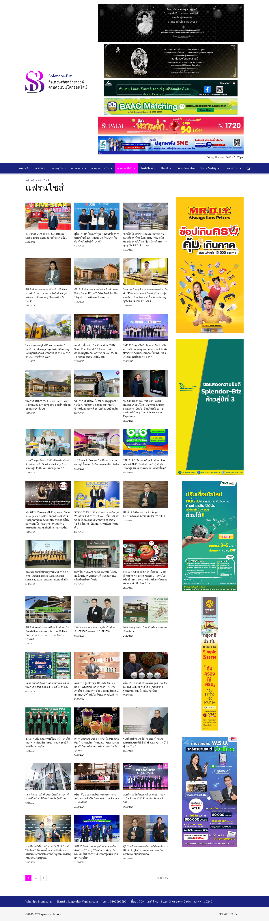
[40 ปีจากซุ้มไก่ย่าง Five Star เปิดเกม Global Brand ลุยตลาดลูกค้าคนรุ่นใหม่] (48, 216)
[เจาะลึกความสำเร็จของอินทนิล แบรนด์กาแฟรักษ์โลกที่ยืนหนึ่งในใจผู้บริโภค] (48, 776)
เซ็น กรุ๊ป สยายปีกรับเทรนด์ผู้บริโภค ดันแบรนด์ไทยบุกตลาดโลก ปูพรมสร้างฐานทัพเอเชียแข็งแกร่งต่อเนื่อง (145, 687)
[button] (248, 168)
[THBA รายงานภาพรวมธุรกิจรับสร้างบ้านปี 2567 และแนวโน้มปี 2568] (96, 609)
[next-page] (43, 878)
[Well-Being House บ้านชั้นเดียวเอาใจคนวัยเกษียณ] (145, 609)
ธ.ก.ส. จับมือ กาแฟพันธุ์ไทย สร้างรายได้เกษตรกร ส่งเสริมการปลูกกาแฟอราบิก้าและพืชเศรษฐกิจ (47, 742)
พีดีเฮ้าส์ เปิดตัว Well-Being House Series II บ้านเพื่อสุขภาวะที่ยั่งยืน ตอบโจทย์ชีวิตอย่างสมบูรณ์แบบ (48, 405)
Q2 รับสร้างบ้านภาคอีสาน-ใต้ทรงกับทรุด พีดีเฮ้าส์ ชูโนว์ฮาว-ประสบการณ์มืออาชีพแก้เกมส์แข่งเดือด (145, 850)
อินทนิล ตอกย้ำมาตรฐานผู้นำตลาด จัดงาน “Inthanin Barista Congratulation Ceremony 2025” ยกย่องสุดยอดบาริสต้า (46, 576)
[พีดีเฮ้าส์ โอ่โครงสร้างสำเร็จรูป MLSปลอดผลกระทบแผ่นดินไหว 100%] (145, 494)
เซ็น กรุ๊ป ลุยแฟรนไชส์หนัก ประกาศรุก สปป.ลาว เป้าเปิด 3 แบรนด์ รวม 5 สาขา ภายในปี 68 (96, 798)
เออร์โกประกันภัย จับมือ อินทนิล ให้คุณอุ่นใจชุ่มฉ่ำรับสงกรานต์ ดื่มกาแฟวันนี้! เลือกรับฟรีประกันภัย (95, 576)
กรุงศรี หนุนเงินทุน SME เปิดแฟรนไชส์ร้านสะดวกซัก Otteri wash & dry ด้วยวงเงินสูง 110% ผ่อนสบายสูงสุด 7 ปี (47, 464)
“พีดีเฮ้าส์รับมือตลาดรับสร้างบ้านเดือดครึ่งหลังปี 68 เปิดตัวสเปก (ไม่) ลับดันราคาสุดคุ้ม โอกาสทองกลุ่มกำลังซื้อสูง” (144, 464)
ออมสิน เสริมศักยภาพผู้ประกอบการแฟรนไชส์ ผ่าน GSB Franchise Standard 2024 (144, 798)
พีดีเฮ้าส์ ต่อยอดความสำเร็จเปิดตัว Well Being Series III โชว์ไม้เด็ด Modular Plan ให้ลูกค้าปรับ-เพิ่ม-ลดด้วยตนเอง (96, 293)
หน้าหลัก (30, 180)
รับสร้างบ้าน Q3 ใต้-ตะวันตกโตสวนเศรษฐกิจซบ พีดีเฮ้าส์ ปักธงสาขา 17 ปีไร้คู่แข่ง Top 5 (145, 742)
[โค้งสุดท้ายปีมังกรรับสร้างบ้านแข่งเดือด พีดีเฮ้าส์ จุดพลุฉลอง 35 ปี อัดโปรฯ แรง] (48, 665)
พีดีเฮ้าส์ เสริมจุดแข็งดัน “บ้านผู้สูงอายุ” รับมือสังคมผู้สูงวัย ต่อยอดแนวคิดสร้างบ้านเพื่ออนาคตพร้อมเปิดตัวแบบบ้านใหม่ (96, 405)
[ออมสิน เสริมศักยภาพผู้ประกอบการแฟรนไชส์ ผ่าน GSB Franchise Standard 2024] (145, 776)
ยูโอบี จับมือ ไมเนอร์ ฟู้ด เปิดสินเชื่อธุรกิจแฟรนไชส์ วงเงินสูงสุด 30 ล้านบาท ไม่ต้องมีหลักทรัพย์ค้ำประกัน (96, 238)
